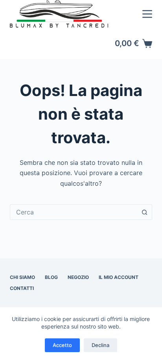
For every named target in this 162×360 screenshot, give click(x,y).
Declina (100, 345)
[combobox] (73, 212)
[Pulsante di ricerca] (144, 212)
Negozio (78, 277)
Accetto (62, 345)
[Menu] (147, 14)
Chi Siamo (22, 277)
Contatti (22, 288)
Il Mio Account (118, 277)
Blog (51, 277)
